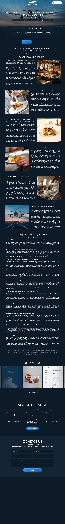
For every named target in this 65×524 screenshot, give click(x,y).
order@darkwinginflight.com (32, 354)
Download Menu (32, 392)
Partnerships (17, 3)
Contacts (23, 3)
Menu (38, 42)
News (10, 3)
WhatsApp (36, 20)
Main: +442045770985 (17, 20)
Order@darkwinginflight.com (46, 20)
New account (57, 3)
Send (32, 470)
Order (26, 42)
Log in (49, 3)
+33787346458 (35, 423)
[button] (60, 377)
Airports (6, 3)
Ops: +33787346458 (28, 20)
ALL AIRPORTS (32, 428)
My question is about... (17, 460)
